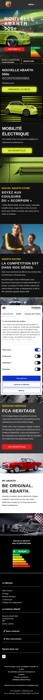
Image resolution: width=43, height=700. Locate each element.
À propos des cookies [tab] (33, 314)
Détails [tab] (18, 314)
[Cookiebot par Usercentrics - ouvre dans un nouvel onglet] (31, 308)
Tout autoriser (21, 378)
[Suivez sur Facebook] (4, 656)
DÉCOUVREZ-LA (14, 49)
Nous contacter (13, 631)
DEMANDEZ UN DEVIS (19, 89)
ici (37, 685)
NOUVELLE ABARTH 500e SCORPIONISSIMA (11, 61)
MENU (31, 4)
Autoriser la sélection (21, 384)
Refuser (21, 390)
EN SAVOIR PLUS (16, 150)
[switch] (38, 356)
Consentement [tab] (7, 314)
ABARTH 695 (28, 61)
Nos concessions (13, 639)
